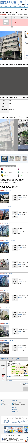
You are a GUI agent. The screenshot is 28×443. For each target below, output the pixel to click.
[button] (2, 135)
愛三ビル (6, 290)
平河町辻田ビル (21, 6)
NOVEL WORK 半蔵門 (9, 340)
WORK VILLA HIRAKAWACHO (11, 257)
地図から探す (16, 411)
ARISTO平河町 (7, 207)
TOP (3, 400)
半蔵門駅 (14, 6)
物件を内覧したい (12, 361)
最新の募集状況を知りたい (14, 363)
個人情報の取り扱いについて (19, 404)
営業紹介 (15, 403)
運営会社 (15, 400)
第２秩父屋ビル (7, 323)
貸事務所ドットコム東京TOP (5, 6)
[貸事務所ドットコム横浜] (13, 432)
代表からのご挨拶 (17, 402)
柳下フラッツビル (8, 190)
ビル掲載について (6, 404)
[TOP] (8, 2)
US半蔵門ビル (7, 307)
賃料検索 (15, 409)
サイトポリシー (16, 405)
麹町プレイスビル (8, 273)
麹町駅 (19, 214)
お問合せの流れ (5, 401)
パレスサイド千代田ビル (9, 240)
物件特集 (15, 407)
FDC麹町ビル (7, 223)
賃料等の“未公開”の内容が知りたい (16, 364)
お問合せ (4, 403)
